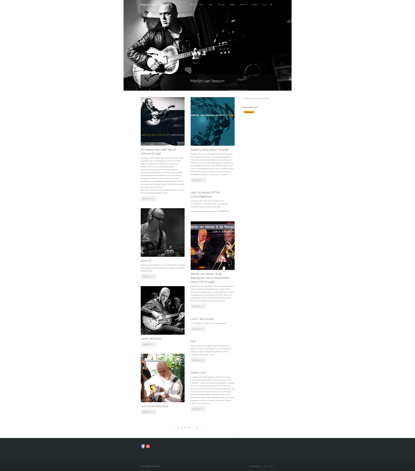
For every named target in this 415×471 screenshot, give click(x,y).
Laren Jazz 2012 (151, 338)
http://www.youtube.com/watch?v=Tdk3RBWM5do (210, 211)
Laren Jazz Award (202, 318)
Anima (261, 466)
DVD (193, 341)
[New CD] (163, 232)
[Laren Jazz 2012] (163, 310)
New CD (146, 260)
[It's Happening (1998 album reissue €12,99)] (163, 121)
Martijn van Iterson (154, 4)
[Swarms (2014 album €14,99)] (213, 121)
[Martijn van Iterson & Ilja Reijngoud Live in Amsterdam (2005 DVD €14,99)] (213, 245)
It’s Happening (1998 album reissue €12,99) (158, 151)
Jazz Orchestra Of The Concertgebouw (205, 194)
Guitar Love (198, 372)
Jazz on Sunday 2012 (154, 406)
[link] (271, 4)
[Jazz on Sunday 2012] (163, 378)
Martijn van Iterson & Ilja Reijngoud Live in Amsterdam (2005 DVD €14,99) (210, 277)
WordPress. (270, 466)
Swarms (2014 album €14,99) (209, 149)
